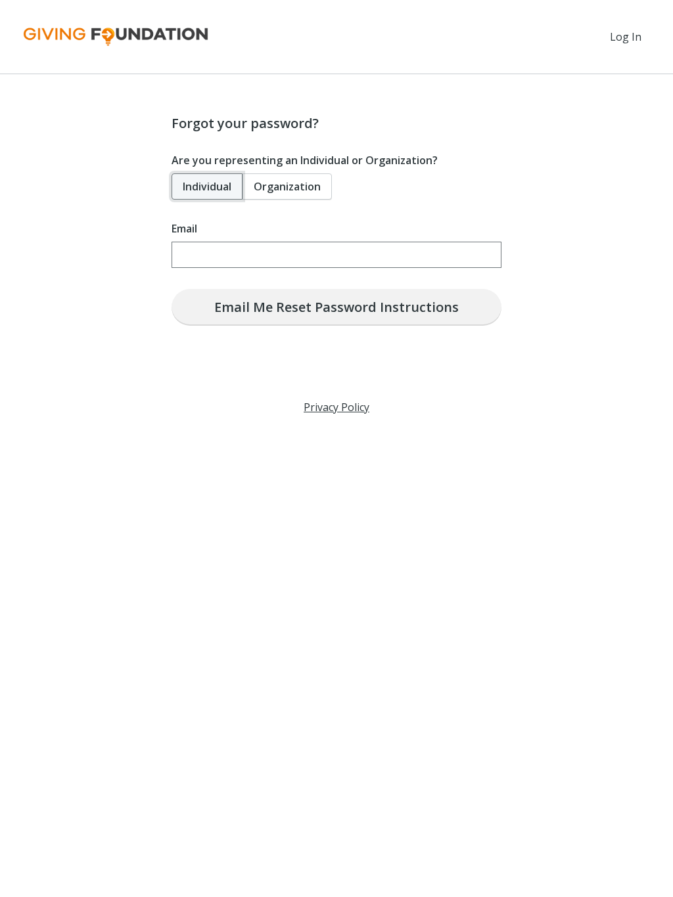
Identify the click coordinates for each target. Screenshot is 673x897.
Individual (207, 186)
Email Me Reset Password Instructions (336, 307)
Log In (625, 37)
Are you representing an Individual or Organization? (305, 160)
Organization (287, 186)
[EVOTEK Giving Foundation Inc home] (115, 37)
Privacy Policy (336, 407)
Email (184, 228)
